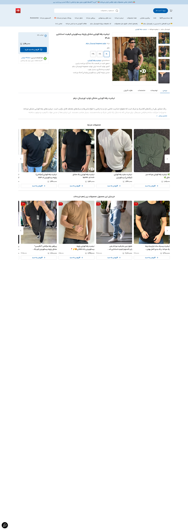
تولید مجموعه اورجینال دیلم (96, 43)
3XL (93, 54)
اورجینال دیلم (165, 29)
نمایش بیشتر (163, 116)
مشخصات (141, 90)
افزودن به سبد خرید (32, 49)
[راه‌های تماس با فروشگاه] (5, 525)
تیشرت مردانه (154, 29)
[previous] (167, 159)
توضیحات (154, 90)
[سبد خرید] (171, 10)
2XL (100, 54)
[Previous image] (115, 59)
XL (106, 54)
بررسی (165, 90)
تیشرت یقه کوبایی (141, 29)
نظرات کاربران (128, 90)
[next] (20, 159)
